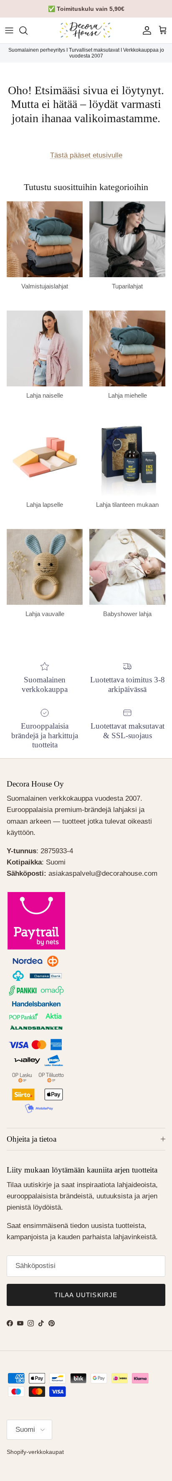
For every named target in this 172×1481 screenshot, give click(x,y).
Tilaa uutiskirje (85, 1294)
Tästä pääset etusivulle (86, 155)
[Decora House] (86, 30)
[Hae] (27, 30)
